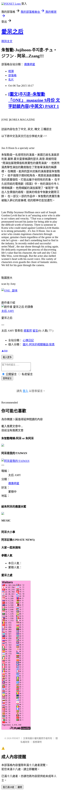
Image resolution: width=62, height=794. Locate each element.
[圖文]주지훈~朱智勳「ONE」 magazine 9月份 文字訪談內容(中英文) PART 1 (34, 100)
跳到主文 (6, 41)
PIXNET (16, 738)
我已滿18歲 (8, 787)
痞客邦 (28, 330)
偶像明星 (29, 64)
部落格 (12, 75)
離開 (20, 787)
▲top (4, 350)
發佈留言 (7, 378)
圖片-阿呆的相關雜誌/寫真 (39, 344)
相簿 (11, 71)
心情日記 (28, 340)
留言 (35, 330)
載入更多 (7, 357)
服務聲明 (37, 742)
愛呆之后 (12, 32)
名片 (11, 79)
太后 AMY (7, 310)
